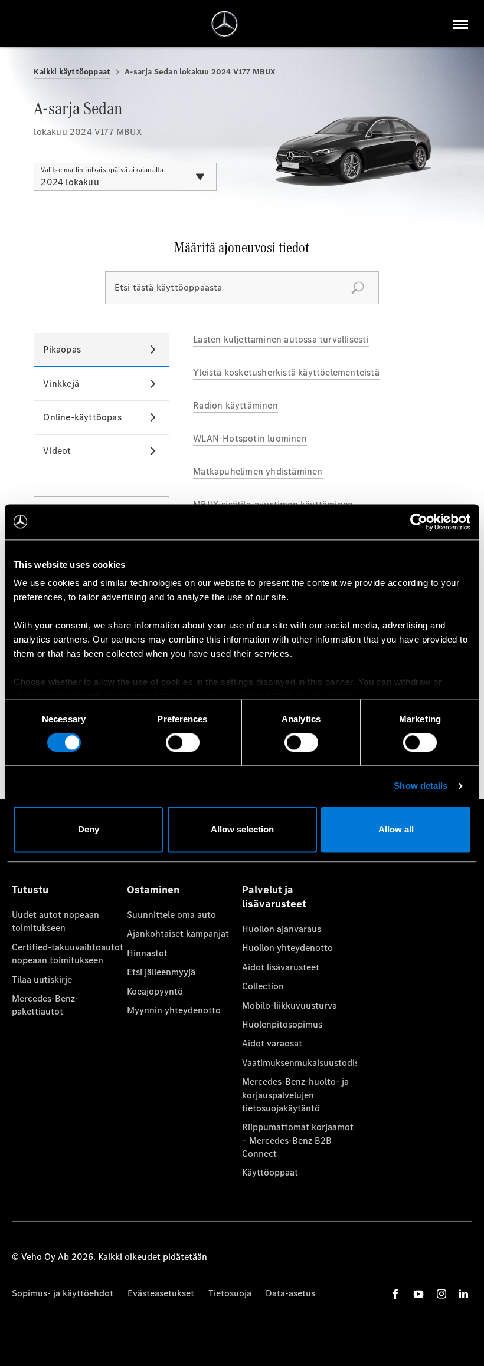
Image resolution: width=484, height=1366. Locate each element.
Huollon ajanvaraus (281, 929)
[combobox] (125, 177)
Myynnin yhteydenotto (174, 1010)
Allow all (396, 829)
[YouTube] (418, 1293)
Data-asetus (290, 1293)
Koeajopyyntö (155, 991)
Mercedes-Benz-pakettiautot (45, 1005)
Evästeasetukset (160, 1293)
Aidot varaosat (272, 1043)
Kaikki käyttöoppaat (72, 71)
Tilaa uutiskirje (42, 979)
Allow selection (242, 829)
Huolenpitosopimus (282, 1024)
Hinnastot (147, 953)
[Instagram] (441, 1293)
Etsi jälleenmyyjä (161, 972)
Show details (420, 786)
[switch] (183, 742)
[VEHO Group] (224, 24)
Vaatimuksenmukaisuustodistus (299, 1062)
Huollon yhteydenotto (287, 948)
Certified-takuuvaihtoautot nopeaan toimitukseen (67, 953)
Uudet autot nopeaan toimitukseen (55, 921)
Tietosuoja (229, 1293)
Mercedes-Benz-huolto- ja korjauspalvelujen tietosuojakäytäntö (295, 1094)
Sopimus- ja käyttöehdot (62, 1293)
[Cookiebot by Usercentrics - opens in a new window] (418, 522)
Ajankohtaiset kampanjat (178, 933)
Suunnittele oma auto (171, 915)
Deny (88, 829)
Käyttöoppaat (270, 1172)
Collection (263, 986)
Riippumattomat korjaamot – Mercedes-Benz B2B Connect (298, 1140)
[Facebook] (395, 1293)
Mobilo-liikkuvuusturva (289, 1005)
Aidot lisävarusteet (280, 967)
